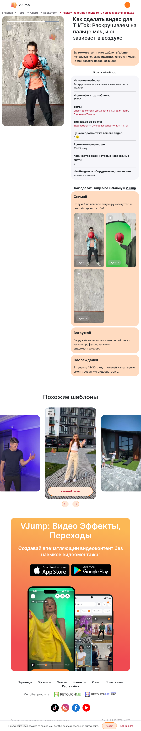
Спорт (34, 12)
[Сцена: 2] (121, 240)
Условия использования (57, 720)
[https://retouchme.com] (67, 694)
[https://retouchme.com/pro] (101, 694)
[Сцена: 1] (89, 240)
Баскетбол (50, 12)
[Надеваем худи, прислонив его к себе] (51, 628)
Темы (21, 12)
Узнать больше (19, 483)
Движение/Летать (84, 114)
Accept (109, 725)
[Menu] (127, 5)
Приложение (114, 682)
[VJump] (20, 5)
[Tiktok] (55, 707)
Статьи (62, 682)
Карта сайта (70, 686)
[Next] (76, 504)
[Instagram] (65, 707)
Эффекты (44, 682)
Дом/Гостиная (103, 110)
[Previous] (65, 504)
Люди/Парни (120, 110)
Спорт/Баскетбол (84, 110)
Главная (7, 12)
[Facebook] (76, 707)
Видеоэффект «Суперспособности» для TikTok (101, 125)
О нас (96, 682)
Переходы (25, 682)
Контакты (79, 682)
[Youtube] (86, 707)
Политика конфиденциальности (26, 720)
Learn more (126, 725)
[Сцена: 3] (89, 296)
